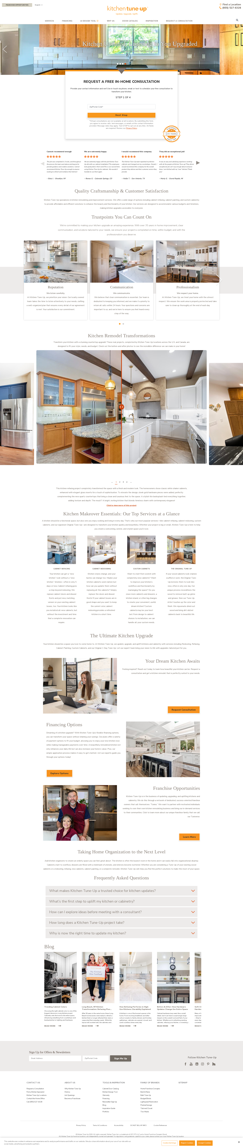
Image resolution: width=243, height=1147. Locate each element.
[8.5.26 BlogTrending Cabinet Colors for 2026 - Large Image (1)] (60, 977)
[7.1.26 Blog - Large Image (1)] (135, 977)
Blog (104, 1105)
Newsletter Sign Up (110, 1102)
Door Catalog (130, 21)
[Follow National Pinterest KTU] (208, 1064)
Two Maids (144, 1112)
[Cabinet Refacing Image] (61, 550)
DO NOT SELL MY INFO (138, 1125)
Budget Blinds (145, 1098)
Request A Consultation (179, 21)
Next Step (121, 115)
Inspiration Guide (109, 1108)
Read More (54, 1026)
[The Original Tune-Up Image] (181, 550)
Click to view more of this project (121, 505)
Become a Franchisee (72, 1098)
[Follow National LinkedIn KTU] (196, 1064)
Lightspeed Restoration (149, 1102)
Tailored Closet (146, 1108)
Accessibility (118, 1125)
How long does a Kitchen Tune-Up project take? (86, 922)
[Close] (239, 1142)
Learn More (189, 836)
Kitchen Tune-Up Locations (37, 1095)
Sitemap (182, 1082)
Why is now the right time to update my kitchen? (87, 933)
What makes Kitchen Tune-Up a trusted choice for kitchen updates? (102, 890)
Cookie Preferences (160, 1125)
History (67, 1092)
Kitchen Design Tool (110, 1092)
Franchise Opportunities (17, 5)
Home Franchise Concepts (150, 1089)
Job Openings (70, 1095)
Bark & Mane (145, 1092)
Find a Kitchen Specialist (35, 1092)
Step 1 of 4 (123, 97)
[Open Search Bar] (237, 20)
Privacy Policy (131, 128)
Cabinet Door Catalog (111, 1089)
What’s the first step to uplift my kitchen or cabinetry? (92, 901)
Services (49, 21)
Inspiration (152, 21)
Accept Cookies (204, 1143)
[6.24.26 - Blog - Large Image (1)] (173, 977)
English (37, 5)
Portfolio (106, 1112)
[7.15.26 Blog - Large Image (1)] (98, 977)
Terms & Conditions (100, 1125)
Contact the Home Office (36, 1098)
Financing (67, 21)
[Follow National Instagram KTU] (202, 1064)
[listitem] (55, 280)
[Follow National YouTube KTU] (191, 1064)
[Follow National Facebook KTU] (185, 1064)
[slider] (121, 49)
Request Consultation (184, 709)
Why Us (111, 21)
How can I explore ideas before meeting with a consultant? (95, 912)
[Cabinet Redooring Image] (101, 550)
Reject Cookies (187, 1143)
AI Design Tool (88, 21)
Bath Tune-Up (145, 1095)
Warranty (106, 1095)
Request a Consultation (35, 1089)
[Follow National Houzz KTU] (213, 1064)
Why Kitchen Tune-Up (73, 1089)
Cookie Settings (169, 1143)
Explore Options (59, 773)
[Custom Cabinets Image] (141, 550)
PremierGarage (146, 1105)
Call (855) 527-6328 (34, 1102)
